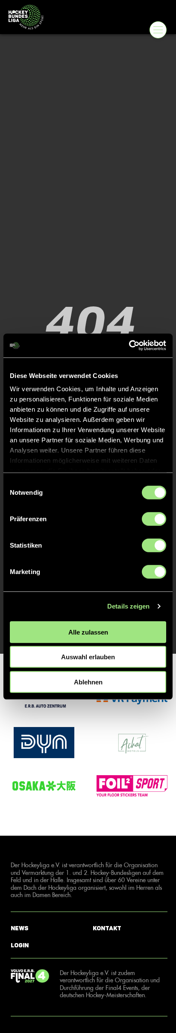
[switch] (154, 518)
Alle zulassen (88, 631)
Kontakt (107, 928)
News (20, 928)
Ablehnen (88, 681)
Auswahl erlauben (88, 657)
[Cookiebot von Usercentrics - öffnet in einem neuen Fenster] (128, 345)
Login (20, 945)
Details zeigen (128, 606)
